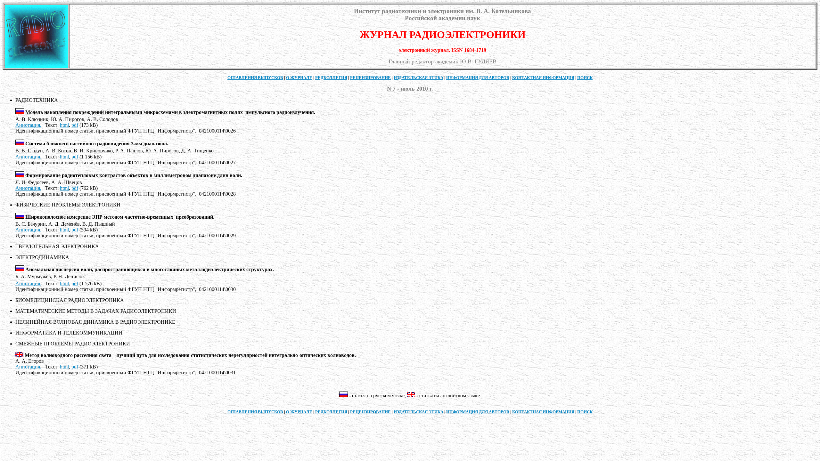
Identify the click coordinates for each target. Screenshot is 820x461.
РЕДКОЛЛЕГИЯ (331, 77)
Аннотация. (28, 125)
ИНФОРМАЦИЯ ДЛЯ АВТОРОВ (477, 77)
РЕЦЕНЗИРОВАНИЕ (370, 77)
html (64, 125)
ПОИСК (585, 77)
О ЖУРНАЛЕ (299, 77)
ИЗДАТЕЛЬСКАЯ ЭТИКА (418, 77)
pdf (74, 125)
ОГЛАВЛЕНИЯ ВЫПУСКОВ (255, 77)
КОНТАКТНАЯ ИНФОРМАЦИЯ (543, 77)
